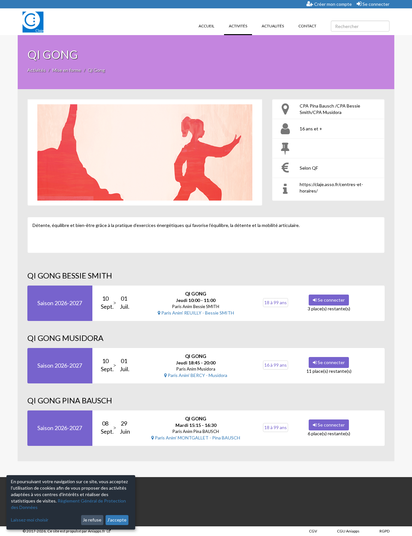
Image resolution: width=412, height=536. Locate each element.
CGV (313, 531)
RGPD (384, 531)
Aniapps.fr (96, 531)
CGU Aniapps (348, 531)
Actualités (273, 26)
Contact (307, 26)
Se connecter (375, 4)
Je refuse (92, 519)
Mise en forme (66, 70)
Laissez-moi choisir (29, 519)
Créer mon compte (332, 4)
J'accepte (116, 519)
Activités (240, 25)
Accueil (206, 26)
